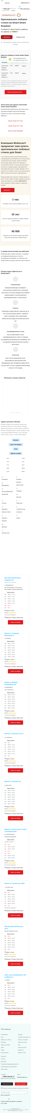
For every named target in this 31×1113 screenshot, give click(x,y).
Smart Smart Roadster (15, 131)
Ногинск (4, 503)
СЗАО (7, 471)
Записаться (7, 37)
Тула (15, 449)
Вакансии (20, 1050)
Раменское (19, 503)
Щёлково (4, 527)
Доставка (3, 1061)
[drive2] (9, 1099)
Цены (2, 1047)
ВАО (8, 458)
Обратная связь (22, 1042)
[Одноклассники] (5, 1099)
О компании (4, 1034)
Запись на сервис (15, 622)
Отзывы (20, 1034)
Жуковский (5, 494)
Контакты (3, 1042)
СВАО (7, 468)
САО (8, 465)
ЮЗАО (23, 471)
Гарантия (3, 1056)
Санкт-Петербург (15, 444)
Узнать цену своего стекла (14, 92)
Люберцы (19, 491)
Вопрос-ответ (22, 1052)
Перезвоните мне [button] (6, 1084)
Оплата (3, 1059)
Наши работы (5, 1052)
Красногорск (19, 485)
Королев (18, 482)
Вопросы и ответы (6, 1039)
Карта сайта (4, 1069)
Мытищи (18, 497)
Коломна (18, 479)
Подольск (4, 518)
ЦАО (23, 461)
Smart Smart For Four (15, 121)
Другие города (16, 453)
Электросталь (5, 533)
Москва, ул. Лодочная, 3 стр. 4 (14, 733)
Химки (18, 518)
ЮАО (23, 465)
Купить (24, 66)
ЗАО (8, 461)
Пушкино (4, 520)
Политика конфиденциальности (10, 1064)
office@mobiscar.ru (22, 1077)
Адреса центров (5, 1044)
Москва (15, 440)
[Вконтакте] (2, 1099)
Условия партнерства (24, 1037)
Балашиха (5, 479)
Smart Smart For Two (15, 126)
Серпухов (19, 512)
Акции (2, 1050)
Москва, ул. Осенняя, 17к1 (13, 781)
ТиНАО (23, 458)
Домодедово (5, 485)
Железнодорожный (7, 491)
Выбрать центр (20, 37)
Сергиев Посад (20, 509)
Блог (2, 1037)
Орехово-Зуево (6, 512)
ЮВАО (23, 468)
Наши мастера (22, 1047)
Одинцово (4, 509)
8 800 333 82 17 (25, 3)
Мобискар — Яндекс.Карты (15, 412)
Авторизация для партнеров (9, 1066)
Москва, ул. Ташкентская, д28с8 (14, 883)
